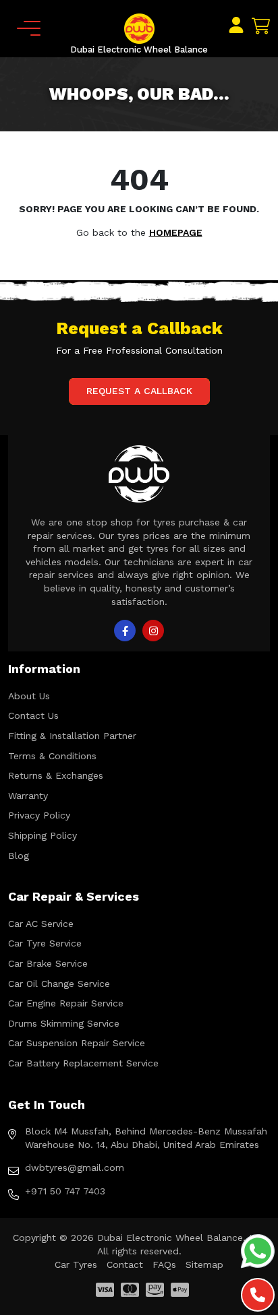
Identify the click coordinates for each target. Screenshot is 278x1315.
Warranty (28, 795)
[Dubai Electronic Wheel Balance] (139, 27)
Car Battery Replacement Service (83, 1063)
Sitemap (204, 1264)
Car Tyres (76, 1264)
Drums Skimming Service (63, 1023)
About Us (29, 696)
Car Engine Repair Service (65, 1003)
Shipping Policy (42, 835)
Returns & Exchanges (55, 775)
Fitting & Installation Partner (72, 735)
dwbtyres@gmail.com (74, 1167)
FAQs (164, 1264)
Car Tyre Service (45, 943)
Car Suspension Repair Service (76, 1042)
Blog (18, 855)
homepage (175, 232)
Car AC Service (41, 923)
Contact (125, 1264)
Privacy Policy (39, 815)
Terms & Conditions (52, 755)
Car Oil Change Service (59, 983)
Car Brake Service (48, 963)
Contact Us (33, 715)
